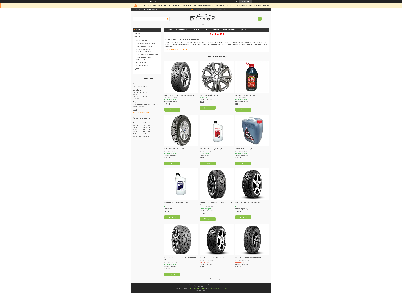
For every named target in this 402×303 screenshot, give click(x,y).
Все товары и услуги (216, 279)
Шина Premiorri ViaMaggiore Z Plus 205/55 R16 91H (216, 203)
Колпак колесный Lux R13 (209, 95)
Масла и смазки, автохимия (146, 43)
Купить (173, 110)
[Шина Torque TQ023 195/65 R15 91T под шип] (252, 239)
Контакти (196, 29)
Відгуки (136, 69)
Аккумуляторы (141, 62)
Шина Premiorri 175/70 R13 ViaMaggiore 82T (179, 95)
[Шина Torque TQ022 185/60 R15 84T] (217, 239)
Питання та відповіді (211, 29)
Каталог (137, 37)
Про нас (137, 72)
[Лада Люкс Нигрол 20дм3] (252, 130)
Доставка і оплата (229, 29)
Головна (137, 33)
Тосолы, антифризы (143, 65)
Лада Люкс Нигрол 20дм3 (244, 149)
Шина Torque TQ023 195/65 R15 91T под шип (251, 258)
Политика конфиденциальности (217, 288)
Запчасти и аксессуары (144, 46)
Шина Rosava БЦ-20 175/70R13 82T (176, 149)
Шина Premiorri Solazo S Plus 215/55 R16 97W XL (180, 259)
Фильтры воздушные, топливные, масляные (144, 50)
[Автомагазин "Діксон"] (201, 17)
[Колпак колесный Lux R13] (217, 77)
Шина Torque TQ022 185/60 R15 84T (212, 258)
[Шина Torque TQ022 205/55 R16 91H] (252, 184)
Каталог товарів (182, 29)
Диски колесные (142, 40)
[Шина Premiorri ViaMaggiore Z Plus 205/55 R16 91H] (217, 184)
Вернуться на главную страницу (176, 49)
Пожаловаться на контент (198, 288)
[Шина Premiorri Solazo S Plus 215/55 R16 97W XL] (181, 239)
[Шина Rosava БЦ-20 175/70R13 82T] (181, 130)
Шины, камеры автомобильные (147, 54)
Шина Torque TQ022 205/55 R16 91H (248, 202)
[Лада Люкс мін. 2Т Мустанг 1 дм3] (217, 130)
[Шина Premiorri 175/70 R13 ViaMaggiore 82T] (181, 77)
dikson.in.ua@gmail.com (141, 113)
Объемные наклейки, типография (143, 58)
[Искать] (167, 19)
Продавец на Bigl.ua (201, 287)
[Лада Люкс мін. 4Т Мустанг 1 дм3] (181, 184)
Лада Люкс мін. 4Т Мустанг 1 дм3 (176, 202)
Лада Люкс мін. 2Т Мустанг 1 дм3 (211, 149)
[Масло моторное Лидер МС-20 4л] (252, 77)
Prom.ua (210, 285)
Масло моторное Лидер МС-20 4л (247, 95)
